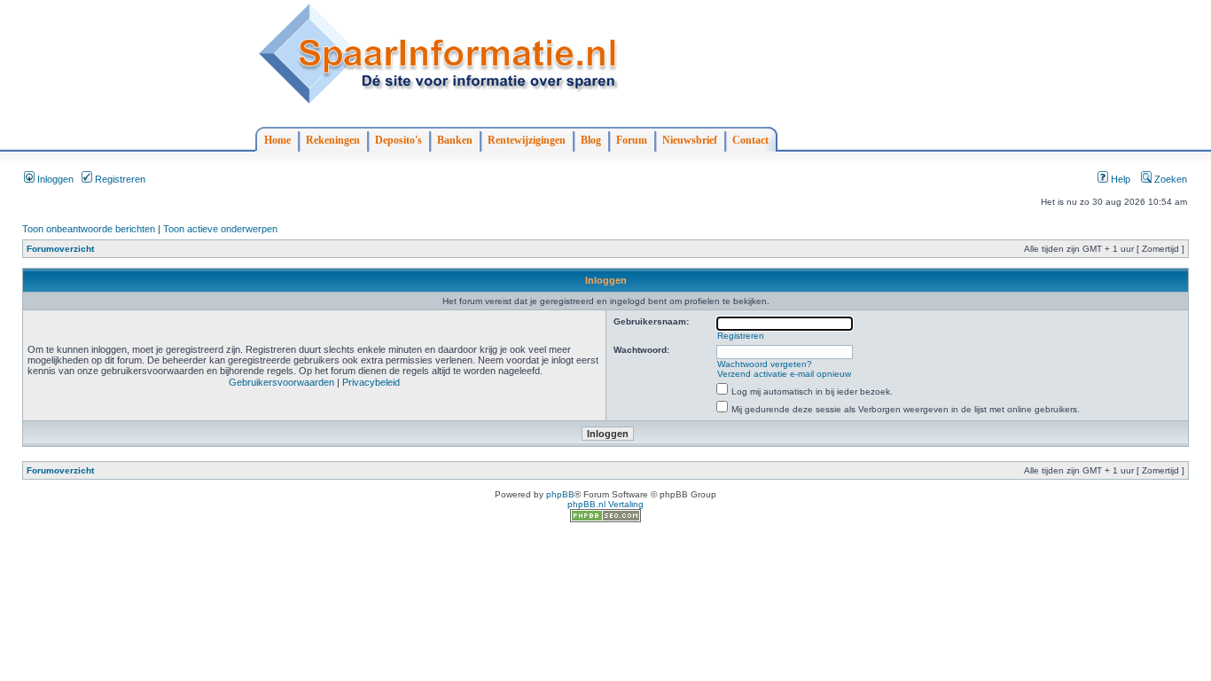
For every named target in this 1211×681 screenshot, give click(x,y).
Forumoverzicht (60, 249)
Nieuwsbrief (689, 140)
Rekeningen (333, 140)
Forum (631, 140)
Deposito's (398, 140)
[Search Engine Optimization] (605, 519)
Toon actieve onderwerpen (220, 228)
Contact (750, 140)
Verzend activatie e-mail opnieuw (784, 374)
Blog (591, 140)
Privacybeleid (371, 382)
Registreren (118, 179)
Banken (455, 140)
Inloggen (54, 179)
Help (1119, 179)
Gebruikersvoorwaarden (281, 382)
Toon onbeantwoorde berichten (88, 228)
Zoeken (1169, 179)
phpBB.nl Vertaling (605, 504)
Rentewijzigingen (527, 140)
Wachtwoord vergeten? (764, 364)
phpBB (560, 494)
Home (277, 140)
